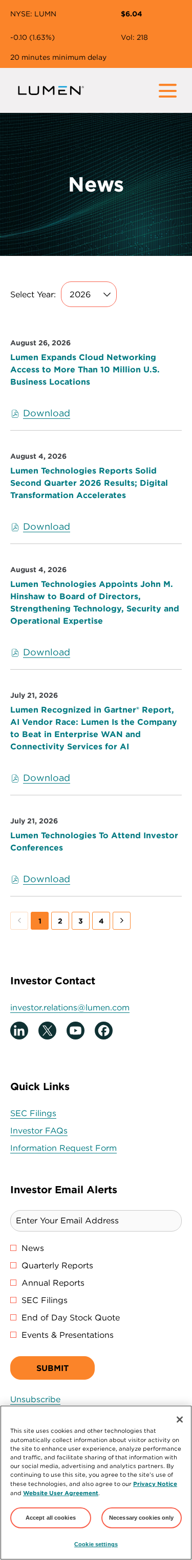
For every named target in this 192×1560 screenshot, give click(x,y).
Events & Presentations (68, 1335)
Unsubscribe (35, 1399)
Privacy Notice (155, 1483)
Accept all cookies (51, 1518)
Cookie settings (96, 1544)
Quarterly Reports (57, 1265)
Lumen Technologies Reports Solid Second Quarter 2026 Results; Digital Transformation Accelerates (89, 482)
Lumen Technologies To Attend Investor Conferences (94, 841)
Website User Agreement (60, 1493)
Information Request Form (79, 1148)
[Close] (179, 1419)
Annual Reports (53, 1283)
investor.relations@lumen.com (70, 1007)
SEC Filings (49, 1113)
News (33, 1248)
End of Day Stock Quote (71, 1317)
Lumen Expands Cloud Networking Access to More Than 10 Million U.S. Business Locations (85, 369)
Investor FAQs (54, 1131)
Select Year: (33, 294)
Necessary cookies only (141, 1518)
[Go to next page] (122, 921)
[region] (96, 1482)
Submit (52, 1368)
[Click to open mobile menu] (168, 90)
